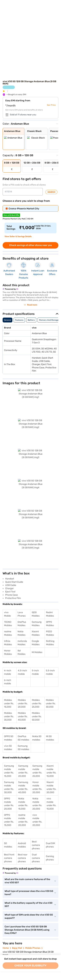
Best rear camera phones (22, 858)
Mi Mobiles (37, 652)
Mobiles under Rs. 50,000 (37, 716)
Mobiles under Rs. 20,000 (23, 703)
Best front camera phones (9, 858)
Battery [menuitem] (31, 320)
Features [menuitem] (19, 320)
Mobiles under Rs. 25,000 (37, 703)
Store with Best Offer (11, 215)
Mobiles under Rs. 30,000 (51, 703)
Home (6, 948)
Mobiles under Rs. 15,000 (9, 703)
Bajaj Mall (17, 948)
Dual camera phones (36, 858)
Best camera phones (36, 845)
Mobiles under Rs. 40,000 (23, 716)
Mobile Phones (32, 948)
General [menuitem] (7, 320)
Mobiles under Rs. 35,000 (9, 716)
